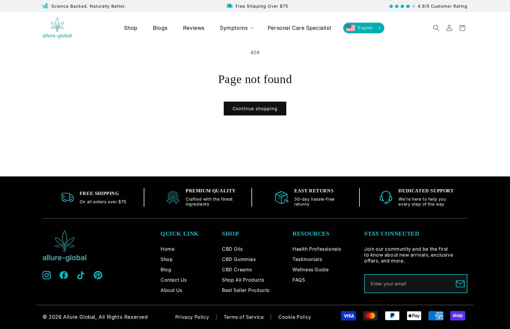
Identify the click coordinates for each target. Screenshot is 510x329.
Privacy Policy (192, 317)
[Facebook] (64, 275)
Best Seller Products (245, 290)
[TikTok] (81, 275)
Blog (166, 269)
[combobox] (364, 28)
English (365, 27)
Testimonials (307, 259)
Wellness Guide (310, 269)
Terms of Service (244, 317)
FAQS (298, 280)
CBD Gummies (239, 259)
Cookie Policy (294, 317)
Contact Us (174, 280)
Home (167, 249)
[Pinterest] (98, 275)
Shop (167, 259)
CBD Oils (232, 249)
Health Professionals (316, 249)
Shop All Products (243, 280)
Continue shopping (255, 108)
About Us (171, 290)
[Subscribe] (460, 284)
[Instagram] (46, 275)
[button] (236, 28)
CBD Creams (237, 269)
